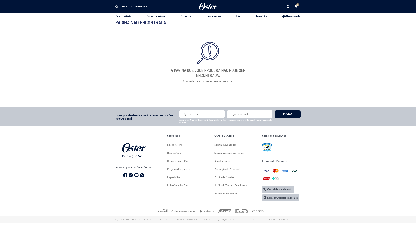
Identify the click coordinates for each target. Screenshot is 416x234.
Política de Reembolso (226, 193)
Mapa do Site (173, 177)
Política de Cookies (224, 177)
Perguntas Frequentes (178, 169)
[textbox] (135, 6)
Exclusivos (185, 16)
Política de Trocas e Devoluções (230, 185)
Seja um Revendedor (225, 144)
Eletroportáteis (123, 16)
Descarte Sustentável (178, 161)
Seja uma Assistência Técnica (229, 152)
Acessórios (261, 16)
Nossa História (174, 144)
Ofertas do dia (293, 16)
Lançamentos (214, 16)
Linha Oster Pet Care (177, 185)
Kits (238, 16)
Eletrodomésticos (156, 16)
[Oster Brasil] (134, 150)
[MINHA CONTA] (288, 6)
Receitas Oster (174, 152)
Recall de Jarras (222, 161)
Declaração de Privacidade (216, 120)
